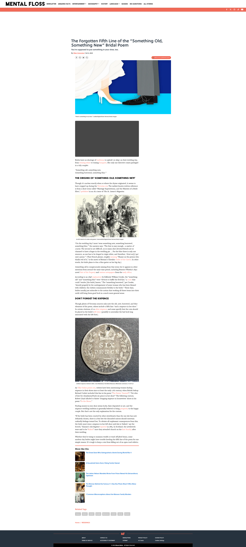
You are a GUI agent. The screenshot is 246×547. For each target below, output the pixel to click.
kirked (90, 429)
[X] (230, 9)
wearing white (84, 162)
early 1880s (127, 272)
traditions (100, 160)
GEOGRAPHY (93, 4)
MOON (120, 514)
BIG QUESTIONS (136, 4)
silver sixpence (101, 309)
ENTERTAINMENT (78, 4)
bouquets (103, 162)
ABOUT (84, 538)
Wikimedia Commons (121, 383)
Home (77, 522)
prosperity (124, 408)
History (78, 514)
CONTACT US (103, 538)
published (85, 191)
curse (129, 279)
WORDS (85, 514)
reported (103, 426)
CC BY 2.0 (131, 383)
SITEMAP (125, 540)
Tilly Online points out (87, 387)
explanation (96, 277)
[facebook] (226, 9)
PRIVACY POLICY (142, 538)
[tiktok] (238, 9)
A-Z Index (141, 540)
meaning (113, 257)
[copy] (87, 57)
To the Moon (86, 401)
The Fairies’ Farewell (120, 393)
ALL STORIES (148, 4)
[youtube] (242, 9)
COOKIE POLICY (159, 538)
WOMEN (98, 514)
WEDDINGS (106, 514)
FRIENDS (127, 514)
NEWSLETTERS (126, 538)
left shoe (97, 312)
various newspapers (107, 272)
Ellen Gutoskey (78, 53)
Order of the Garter (123, 259)
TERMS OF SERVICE (87, 540)
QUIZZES (125, 4)
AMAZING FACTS (64, 4)
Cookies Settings (159, 540)
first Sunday (127, 429)
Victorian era (102, 186)
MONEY (91, 514)
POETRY (113, 514)
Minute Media (119, 545)
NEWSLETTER (51, 4)
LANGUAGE (114, 4)
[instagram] (234, 9)
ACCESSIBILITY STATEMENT (107, 540)
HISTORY (104, 4)
